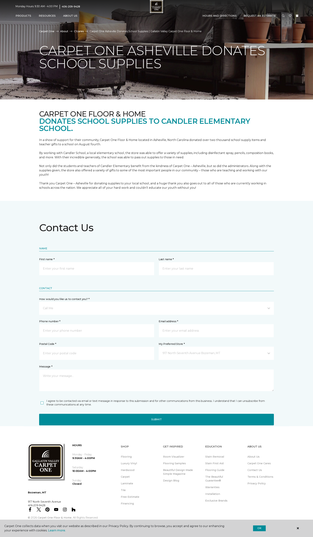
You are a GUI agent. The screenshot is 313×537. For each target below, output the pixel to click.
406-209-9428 (71, 6)
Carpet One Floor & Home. (55, 517)
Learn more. (57, 530)
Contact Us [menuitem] (254, 470)
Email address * (168, 321)
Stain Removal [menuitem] (214, 456)
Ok (259, 528)
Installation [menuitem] (212, 494)
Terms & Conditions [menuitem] (260, 476)
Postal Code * (47, 344)
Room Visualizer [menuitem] (173, 456)
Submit (156, 419)
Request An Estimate (260, 15)
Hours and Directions (219, 15)
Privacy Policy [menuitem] (256, 483)
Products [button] (23, 15)
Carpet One (46, 31)
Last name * (166, 259)
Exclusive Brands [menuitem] (216, 500)
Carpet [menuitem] (125, 476)
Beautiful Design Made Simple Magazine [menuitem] (178, 471)
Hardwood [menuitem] (127, 470)
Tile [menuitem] (123, 490)
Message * (45, 366)
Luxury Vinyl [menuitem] (129, 463)
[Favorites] (290, 16)
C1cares (79, 31)
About (64, 31)
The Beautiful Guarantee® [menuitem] (214, 478)
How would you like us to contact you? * (64, 299)
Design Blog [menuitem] (171, 480)
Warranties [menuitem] (212, 487)
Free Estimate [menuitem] (130, 496)
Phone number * (49, 321)
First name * (47, 259)
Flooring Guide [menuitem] (214, 470)
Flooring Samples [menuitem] (174, 463)
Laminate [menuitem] (127, 483)
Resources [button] (47, 15)
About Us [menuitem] (253, 456)
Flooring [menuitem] (126, 456)
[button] (283, 16)
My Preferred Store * (172, 344)
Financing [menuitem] (127, 503)
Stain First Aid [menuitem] (214, 463)
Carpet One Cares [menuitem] (259, 463)
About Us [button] (70, 15)
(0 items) (297, 15)
